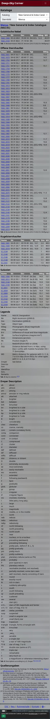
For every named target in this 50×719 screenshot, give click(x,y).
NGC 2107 (5, 195)
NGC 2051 (5, 170)
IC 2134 (4, 251)
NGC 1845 (5, 102)
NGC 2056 (5, 173)
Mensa (4, 25)
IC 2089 (4, 293)
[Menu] (45, 3)
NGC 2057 (5, 176)
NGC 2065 (5, 184)
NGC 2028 (5, 150)
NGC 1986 (5, 130)
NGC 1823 (5, 91)
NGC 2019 (5, 248)
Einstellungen (33, 713)
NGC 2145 (5, 212)
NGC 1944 (5, 122)
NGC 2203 (5, 224)
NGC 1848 (5, 105)
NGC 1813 (5, 85)
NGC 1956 (5, 276)
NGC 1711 (5, 63)
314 (37, 661)
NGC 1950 (5, 125)
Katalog (6, 15)
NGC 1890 (5, 113)
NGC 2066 (5, 187)
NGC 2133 (5, 207)
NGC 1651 (5, 54)
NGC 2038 (5, 159)
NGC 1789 (5, 80)
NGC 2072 (5, 190)
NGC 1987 (5, 133)
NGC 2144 (5, 282)
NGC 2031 (5, 153)
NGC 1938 (5, 119)
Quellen (31, 711)
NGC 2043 (5, 162)
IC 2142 (4, 299)
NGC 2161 (5, 215)
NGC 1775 (5, 74)
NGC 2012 (5, 279)
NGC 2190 (5, 221)
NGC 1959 (5, 128)
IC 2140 (4, 254)
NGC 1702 (5, 60)
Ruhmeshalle (23, 706)
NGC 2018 (5, 145)
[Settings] (43, 706)
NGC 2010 (5, 139)
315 (39, 661)
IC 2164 (4, 304)
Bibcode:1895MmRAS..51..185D (26, 689)
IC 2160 (4, 302)
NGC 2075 (5, 193)
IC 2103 (4, 296)
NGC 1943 (5, 38)
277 (18, 376)
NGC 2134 (5, 209)
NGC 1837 (5, 97)
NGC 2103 (5, 41)
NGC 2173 (5, 218)
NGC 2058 (5, 178)
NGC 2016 (5, 142)
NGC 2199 (5, 285)
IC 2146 (4, 257)
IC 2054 (4, 290)
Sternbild (6, 19)
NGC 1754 (5, 68)
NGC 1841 (5, 243)
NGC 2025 (5, 147)
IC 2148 (4, 260)
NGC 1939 (5, 246)
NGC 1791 (5, 82)
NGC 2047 (5, 167)
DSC (7, 706)
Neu (13, 706)
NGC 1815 (5, 88)
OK (3, 716)
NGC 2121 (5, 201)
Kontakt (35, 706)
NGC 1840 (5, 99)
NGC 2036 (5, 156)
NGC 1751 (5, 66)
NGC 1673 (5, 57)
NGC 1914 (5, 116)
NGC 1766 (5, 71)
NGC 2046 (5, 164)
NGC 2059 (5, 181)
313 (35, 661)
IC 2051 (4, 288)
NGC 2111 (5, 198)
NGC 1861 (5, 108)
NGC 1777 (5, 77)
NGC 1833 (5, 94)
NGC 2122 (5, 204)
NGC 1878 (5, 111)
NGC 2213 (5, 229)
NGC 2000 (5, 136)
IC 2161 (4, 263)
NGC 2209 (5, 226)
